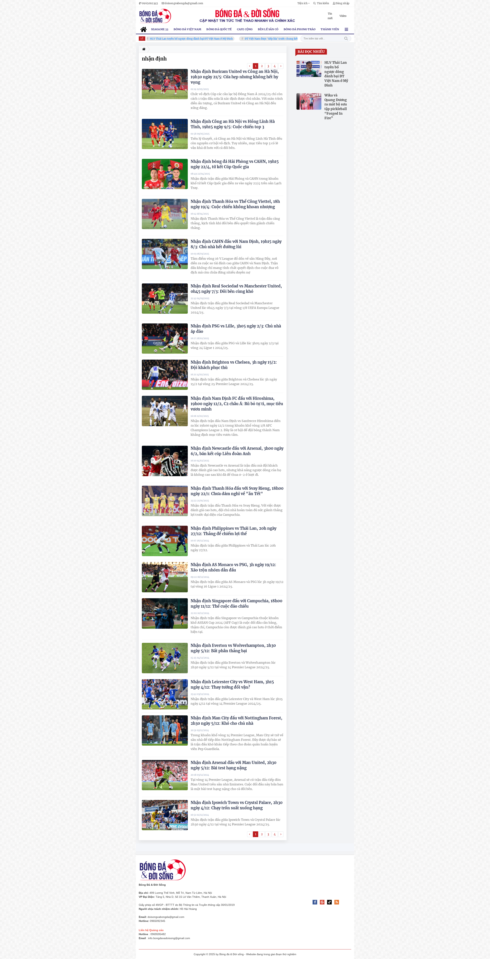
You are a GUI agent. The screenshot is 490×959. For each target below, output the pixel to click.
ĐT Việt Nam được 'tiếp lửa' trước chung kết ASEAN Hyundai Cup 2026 (262, 38)
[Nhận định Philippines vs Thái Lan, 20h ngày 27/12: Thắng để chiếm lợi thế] (165, 541)
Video (343, 16)
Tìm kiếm (346, 38)
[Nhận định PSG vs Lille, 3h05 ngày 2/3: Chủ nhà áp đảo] (165, 338)
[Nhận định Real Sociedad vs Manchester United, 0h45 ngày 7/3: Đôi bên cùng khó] (165, 298)
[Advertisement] (369, 900)
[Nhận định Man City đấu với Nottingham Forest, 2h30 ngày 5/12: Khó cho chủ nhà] (165, 730)
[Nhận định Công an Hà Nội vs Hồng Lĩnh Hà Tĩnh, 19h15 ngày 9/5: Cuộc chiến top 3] (165, 134)
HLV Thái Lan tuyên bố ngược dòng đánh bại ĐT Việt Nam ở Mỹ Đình (166, 38)
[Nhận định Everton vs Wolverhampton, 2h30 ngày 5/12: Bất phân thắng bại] (165, 658)
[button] (303, 3)
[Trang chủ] (143, 49)
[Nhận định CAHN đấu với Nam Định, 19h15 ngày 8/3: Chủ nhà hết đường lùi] (165, 254)
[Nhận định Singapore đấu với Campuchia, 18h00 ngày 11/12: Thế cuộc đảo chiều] (165, 613)
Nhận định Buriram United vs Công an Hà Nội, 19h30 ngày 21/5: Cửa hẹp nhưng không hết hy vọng (235, 77)
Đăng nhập (342, 3)
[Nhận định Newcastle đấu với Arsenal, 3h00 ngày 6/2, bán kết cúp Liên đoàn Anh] (165, 461)
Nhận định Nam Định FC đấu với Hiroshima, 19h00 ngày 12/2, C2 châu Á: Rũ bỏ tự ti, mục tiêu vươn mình (237, 403)
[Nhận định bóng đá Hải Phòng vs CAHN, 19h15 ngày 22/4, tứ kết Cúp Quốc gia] (165, 174)
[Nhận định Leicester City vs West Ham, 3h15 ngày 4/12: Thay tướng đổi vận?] (165, 694)
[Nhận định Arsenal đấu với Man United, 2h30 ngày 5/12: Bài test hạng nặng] (165, 775)
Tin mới (330, 16)
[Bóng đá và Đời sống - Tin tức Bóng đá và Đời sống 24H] (155, 16)
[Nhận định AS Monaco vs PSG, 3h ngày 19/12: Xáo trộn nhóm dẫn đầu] (165, 577)
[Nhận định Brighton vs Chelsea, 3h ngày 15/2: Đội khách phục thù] (165, 375)
